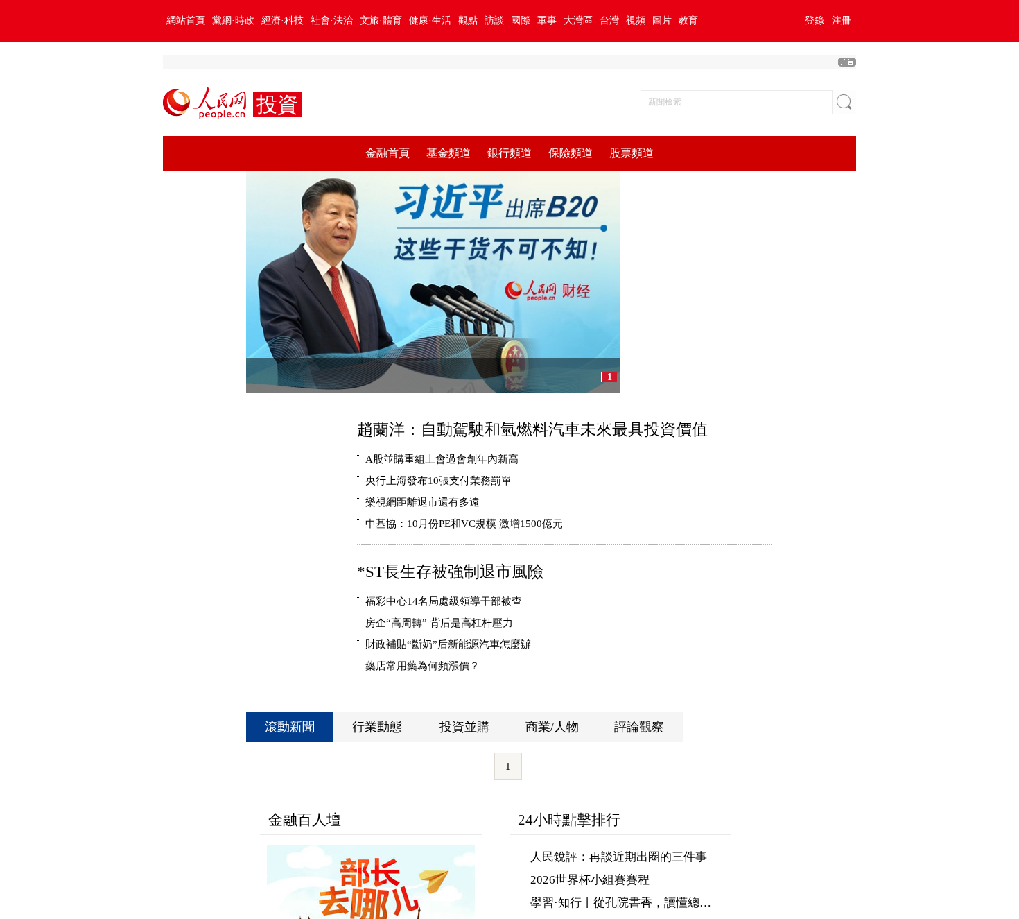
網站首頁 (185, 20)
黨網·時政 (233, 20)
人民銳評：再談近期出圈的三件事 (618, 857)
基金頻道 (448, 153)
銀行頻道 (509, 153)
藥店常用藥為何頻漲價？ (422, 665)
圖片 (662, 20)
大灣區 (578, 20)
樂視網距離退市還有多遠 (422, 502)
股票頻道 (631, 153)
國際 (520, 20)
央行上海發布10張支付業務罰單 (438, 480)
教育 (688, 20)
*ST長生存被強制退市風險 (450, 571)
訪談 (494, 20)
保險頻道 (570, 153)
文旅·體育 (381, 20)
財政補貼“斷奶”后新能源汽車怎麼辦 (448, 644)
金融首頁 (387, 153)
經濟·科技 (282, 20)
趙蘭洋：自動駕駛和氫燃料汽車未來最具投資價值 (532, 429)
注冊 (841, 20)
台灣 (609, 20)
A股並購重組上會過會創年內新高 (442, 459)
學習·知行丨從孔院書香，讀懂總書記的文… (644, 902)
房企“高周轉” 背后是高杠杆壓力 (439, 622)
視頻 (635, 20)
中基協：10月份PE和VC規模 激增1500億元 (464, 523)
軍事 (547, 20)
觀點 (468, 20)
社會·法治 (332, 20)
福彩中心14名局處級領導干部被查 (443, 601)
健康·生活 (430, 20)
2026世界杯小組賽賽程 (590, 879)
